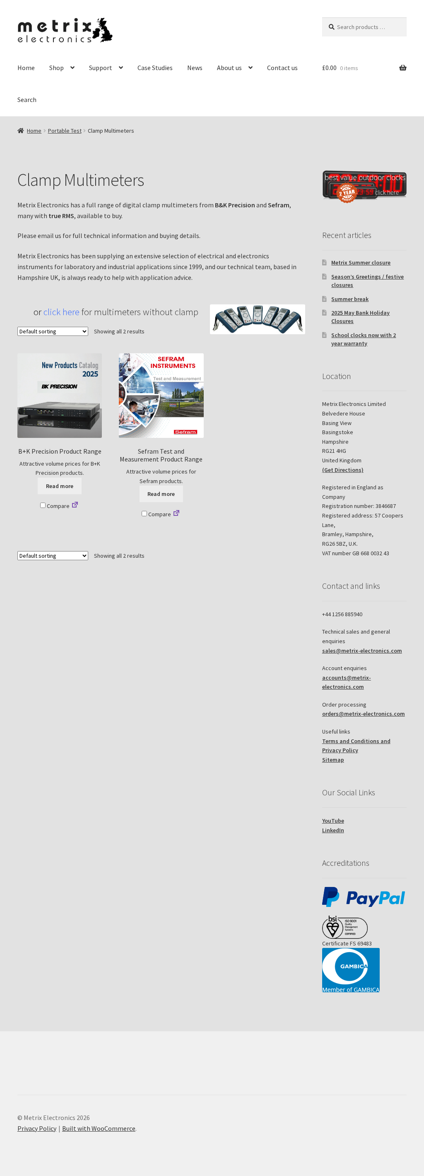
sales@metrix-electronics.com (362, 650)
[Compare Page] (75, 506)
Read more (59, 486)
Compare (58, 506)
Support (100, 67)
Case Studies (155, 67)
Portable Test (65, 130)
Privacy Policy (36, 1128)
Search (26, 99)
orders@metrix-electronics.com (363, 713)
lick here (64, 312)
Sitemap (333, 759)
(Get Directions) (343, 470)
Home (26, 67)
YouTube (333, 820)
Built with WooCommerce (98, 1128)
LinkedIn (333, 830)
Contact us (282, 67)
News (194, 67)
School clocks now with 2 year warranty (363, 339)
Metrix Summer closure (360, 262)
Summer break (350, 299)
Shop (56, 67)
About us (229, 67)
